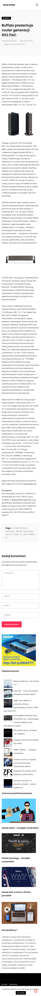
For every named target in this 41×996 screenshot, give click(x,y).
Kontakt (4, 984)
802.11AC (23, 528)
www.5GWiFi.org (30, 484)
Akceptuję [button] (20, 993)
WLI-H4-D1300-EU (14, 534)
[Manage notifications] (35, 991)
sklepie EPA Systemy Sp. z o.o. (24, 500)
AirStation (10, 531)
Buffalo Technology (24, 531)
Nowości (6, 18)
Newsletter (14, 984)
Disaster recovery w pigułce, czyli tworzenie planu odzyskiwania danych (24, 762)
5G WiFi (15, 528)
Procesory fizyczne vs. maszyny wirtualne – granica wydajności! (24, 784)
